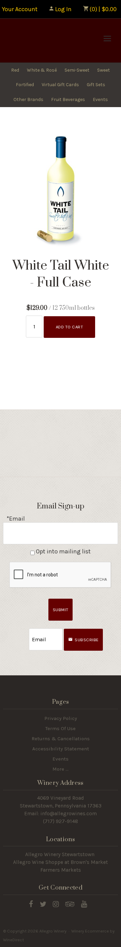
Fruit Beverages (68, 99)
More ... (60, 769)
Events (100, 99)
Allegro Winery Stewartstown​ (59, 854)
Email (23, 632)
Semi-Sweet (77, 70)
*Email (15, 518)
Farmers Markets (60, 870)
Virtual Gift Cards (60, 85)
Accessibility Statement (60, 749)
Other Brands (28, 99)
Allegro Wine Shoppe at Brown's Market (60, 862)
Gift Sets (96, 85)
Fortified (25, 85)
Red (15, 70)
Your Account (20, 9)
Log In (63, 9)
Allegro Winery (48, 40)
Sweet (103, 70)
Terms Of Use (60, 728)
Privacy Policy (60, 718)
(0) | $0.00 (102, 9)
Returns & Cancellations (61, 739)
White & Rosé (42, 70)
